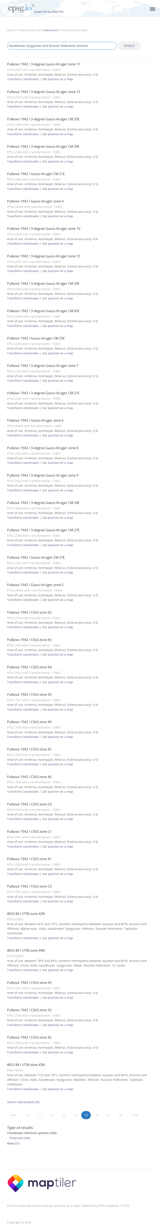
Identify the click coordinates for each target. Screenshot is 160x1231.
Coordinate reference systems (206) (31, 1133)
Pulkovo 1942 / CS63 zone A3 (29, 982)
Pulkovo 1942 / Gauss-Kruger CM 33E (36, 338)
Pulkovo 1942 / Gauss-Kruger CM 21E (36, 174)
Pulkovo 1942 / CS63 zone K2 (29, 612)
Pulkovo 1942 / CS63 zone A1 (29, 859)
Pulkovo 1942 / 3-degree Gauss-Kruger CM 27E (43, 530)
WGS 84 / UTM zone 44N (26, 950)
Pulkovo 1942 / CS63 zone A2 (29, 1010)
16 (97, 1115)
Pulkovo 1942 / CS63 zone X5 (29, 749)
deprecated (50, 30)
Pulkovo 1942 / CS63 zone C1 (29, 831)
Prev (14, 1115)
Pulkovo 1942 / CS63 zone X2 (29, 1037)
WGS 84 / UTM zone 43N (26, 1064)
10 (28, 1115)
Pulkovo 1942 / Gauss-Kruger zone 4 (35, 201)
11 (40, 1115)
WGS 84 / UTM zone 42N (26, 913)
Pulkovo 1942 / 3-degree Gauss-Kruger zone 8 (42, 448)
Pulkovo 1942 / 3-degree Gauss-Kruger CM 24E (43, 502)
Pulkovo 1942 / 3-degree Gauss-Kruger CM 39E (43, 146)
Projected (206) (20, 1138)
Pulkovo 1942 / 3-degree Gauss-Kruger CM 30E (43, 283)
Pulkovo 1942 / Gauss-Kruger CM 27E (36, 557)
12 (51, 1115)
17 (108, 1115)
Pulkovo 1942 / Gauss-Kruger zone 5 (35, 584)
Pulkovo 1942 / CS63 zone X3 (29, 694)
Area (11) (13, 1143)
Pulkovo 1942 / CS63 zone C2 (29, 886)
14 (75, 1115)
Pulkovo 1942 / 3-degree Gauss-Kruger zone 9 (42, 475)
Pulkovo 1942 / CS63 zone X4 (29, 722)
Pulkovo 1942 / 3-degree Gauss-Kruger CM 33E (43, 119)
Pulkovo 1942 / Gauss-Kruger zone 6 (35, 420)
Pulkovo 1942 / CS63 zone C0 (29, 804)
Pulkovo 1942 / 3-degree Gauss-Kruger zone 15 (43, 256)
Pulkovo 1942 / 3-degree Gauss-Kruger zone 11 (43, 64)
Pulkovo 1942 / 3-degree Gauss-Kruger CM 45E (43, 311)
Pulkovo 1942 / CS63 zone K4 (29, 667)
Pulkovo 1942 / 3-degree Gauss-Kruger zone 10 (43, 228)
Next (135, 1115)
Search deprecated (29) (23, 1102)
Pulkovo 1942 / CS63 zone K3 (29, 639)
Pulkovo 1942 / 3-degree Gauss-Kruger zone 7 (42, 365)
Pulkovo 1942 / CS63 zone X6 (29, 776)
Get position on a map (57, 79)
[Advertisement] (80, 1158)
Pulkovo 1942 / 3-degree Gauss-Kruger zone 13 (43, 91)
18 (120, 1115)
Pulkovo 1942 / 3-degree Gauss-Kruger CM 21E (43, 393)
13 (63, 1115)
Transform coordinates (23, 79)
